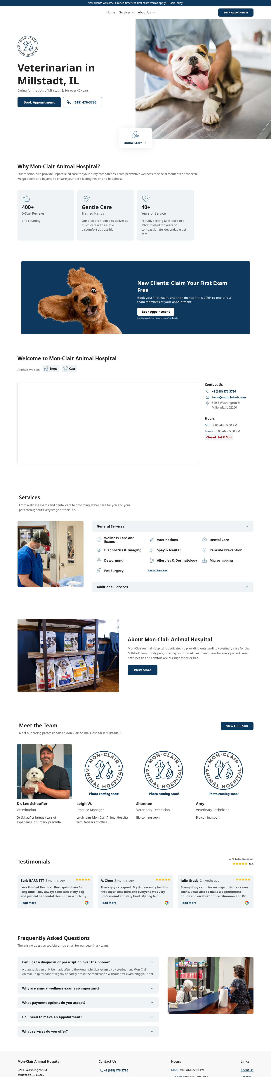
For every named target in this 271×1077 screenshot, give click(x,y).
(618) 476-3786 (85, 102)
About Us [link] (247, 1070)
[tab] (50, 584)
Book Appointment (236, 12)
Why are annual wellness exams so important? (60, 988)
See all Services (157, 570)
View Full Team (237, 726)
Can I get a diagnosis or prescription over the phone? (66, 962)
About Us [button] (144, 12)
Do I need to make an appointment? (52, 1017)
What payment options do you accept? (54, 1002)
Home (111, 12)
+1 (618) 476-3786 (116, 1070)
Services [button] (125, 12)
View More (142, 670)
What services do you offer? (45, 1031)
